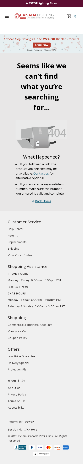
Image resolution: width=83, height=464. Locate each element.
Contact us (41, 173)
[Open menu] (7, 16)
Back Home (43, 201)
